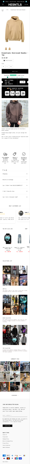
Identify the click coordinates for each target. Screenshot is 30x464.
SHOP (26, 228)
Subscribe (7, 425)
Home (3, 9)
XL (11, 66)
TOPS (7, 9)
